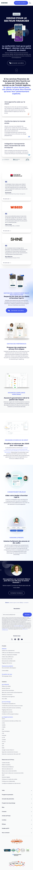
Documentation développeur (9, 667)
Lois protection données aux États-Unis (11, 720)
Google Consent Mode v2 (8, 749)
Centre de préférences (18, 625)
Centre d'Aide (5, 670)
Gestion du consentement (8, 650)
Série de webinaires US (7, 768)
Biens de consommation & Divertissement (12, 692)
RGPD (3, 718)
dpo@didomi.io (5, 629)
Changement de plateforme (8, 703)
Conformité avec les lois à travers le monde (12, 705)
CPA (3, 729)
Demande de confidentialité (8, 660)
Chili (3, 733)
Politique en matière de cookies (9, 779)
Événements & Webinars (8, 766)
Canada (4, 739)
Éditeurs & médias (6, 686)
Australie (4, 735)
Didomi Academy (6, 764)
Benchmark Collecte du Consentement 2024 (12, 773)
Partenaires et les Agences (8, 696)
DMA (3, 747)
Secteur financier (6, 688)
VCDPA (3, 725)
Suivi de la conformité (7, 658)
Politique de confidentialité (8, 781)
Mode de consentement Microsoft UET (11, 754)
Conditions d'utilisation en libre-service (11, 783)
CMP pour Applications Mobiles (9, 654)
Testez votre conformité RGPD (9, 771)
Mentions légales (6, 777)
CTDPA (3, 727)
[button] (30, 3)
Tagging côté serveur (7, 663)
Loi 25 (3, 737)
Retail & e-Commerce (7, 694)
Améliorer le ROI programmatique (10, 714)
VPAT (3, 775)
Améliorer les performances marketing (11, 707)
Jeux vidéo (4, 698)
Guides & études (6, 762)
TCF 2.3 (3, 741)
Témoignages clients (7, 676)
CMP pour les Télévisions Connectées (11, 652)
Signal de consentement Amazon (10, 752)
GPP (3, 743)
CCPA (3, 723)
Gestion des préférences (7, 656)
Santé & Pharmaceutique (8, 690)
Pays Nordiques (6, 731)
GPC (3, 745)
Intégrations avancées (7, 711)
